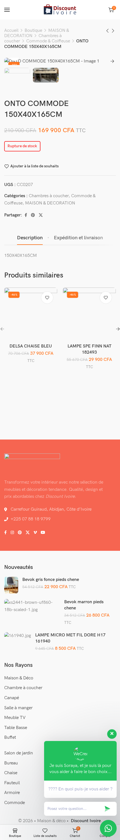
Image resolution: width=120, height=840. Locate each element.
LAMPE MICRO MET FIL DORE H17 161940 (70, 638)
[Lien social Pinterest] (33, 215)
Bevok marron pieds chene (84, 605)
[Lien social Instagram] (12, 532)
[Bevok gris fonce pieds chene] (11, 585)
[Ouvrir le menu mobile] (7, 9)
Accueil (11, 30)
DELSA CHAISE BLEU (30, 346)
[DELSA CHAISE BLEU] (30, 314)
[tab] (29, 238)
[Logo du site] (60, 10)
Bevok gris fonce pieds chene (50, 579)
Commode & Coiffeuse (48, 41)
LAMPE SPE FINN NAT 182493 (89, 349)
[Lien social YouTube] (43, 532)
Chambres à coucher (49, 196)
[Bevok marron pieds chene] (32, 606)
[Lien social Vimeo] (35, 532)
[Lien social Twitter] (41, 215)
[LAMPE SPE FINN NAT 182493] (89, 314)
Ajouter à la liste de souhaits (34, 166)
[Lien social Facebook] (26, 215)
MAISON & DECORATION (50, 203)
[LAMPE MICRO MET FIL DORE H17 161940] (17, 635)
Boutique (33, 30)
